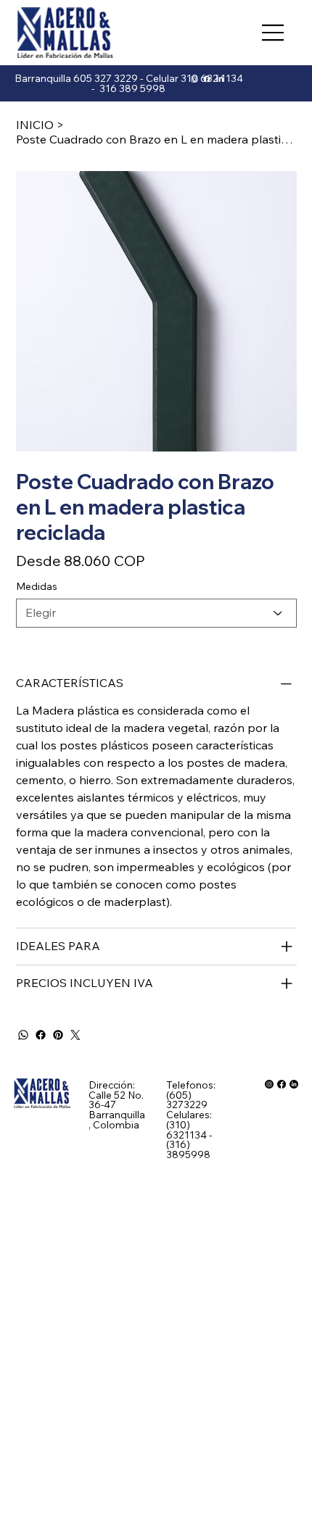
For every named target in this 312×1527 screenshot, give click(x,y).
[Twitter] (75, 1035)
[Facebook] (40, 1035)
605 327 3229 (105, 78)
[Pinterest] (58, 1035)
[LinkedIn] (219, 79)
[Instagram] (194, 79)
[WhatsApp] (23, 1035)
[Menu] (273, 32)
